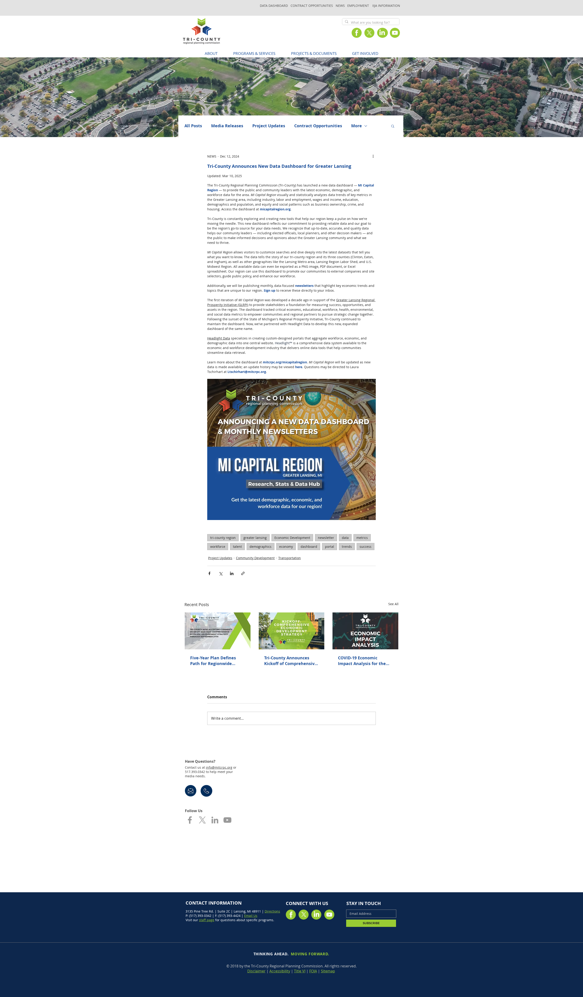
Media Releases (227, 125)
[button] (254, 53)
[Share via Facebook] (209, 573)
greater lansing (255, 537)
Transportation (289, 558)
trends (347, 546)
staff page (206, 920)
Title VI (299, 971)
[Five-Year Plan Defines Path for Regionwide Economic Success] (218, 630)
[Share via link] (243, 573)
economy (286, 546)
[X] (369, 32)
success (365, 546)
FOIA (313, 971)
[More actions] (373, 156)
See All (393, 604)
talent (237, 546)
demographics (260, 546)
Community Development (255, 558)
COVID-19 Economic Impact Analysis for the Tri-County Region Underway (362, 660)
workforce (217, 546)
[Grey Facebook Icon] (190, 820)
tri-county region (223, 537)
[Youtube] (394, 32)
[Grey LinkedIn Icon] (215, 820)
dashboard (309, 546)
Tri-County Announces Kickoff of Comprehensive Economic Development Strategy (290, 660)
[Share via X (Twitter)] (220, 573)
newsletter (326, 537)
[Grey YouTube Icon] (227, 820)
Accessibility (279, 971)
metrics (362, 537)
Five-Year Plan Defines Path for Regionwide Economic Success (213, 660)
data (345, 537)
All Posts (193, 125)
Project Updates (268, 125)
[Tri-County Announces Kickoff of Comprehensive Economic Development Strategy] (292, 630)
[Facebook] (356, 32)
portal (329, 546)
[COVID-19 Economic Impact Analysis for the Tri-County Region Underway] (365, 630)
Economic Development (292, 537)
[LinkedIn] (382, 32)
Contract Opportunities (318, 125)
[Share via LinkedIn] (232, 573)
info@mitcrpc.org (219, 767)
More (356, 125)
